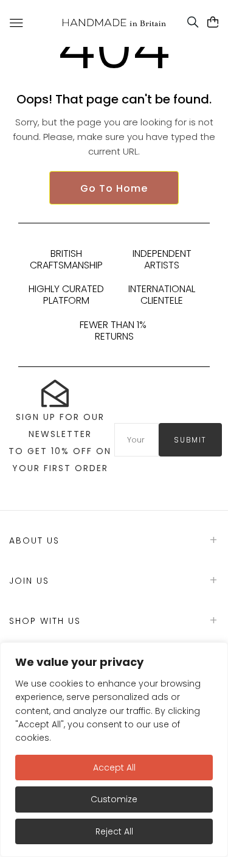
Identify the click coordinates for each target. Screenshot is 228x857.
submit (190, 440)
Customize (114, 799)
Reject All (114, 831)
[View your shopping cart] (213, 22)
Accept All (114, 767)
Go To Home (114, 188)
